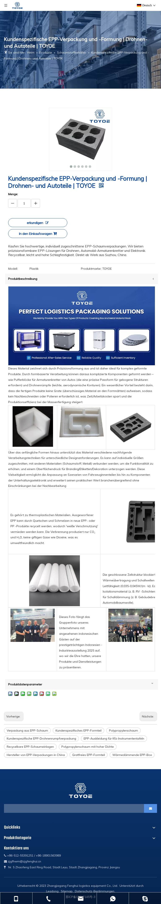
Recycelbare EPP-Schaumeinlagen (30, 747)
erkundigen (35, 223)
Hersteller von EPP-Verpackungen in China (36, 755)
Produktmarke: (91, 269)
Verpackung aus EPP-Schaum (27, 730)
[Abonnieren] (150, 808)
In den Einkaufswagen (35, 233)
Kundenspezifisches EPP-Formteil (78, 730)
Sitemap (67, 891)
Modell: (13, 269)
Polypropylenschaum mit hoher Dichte (87, 747)
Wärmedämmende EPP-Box (132, 755)
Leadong (52, 891)
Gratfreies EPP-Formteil (88, 755)
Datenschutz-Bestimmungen (94, 891)
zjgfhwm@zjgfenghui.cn (24, 861)
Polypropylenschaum (123, 730)
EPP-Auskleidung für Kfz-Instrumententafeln (114, 738)
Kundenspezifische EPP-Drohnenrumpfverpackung (41, 738)
